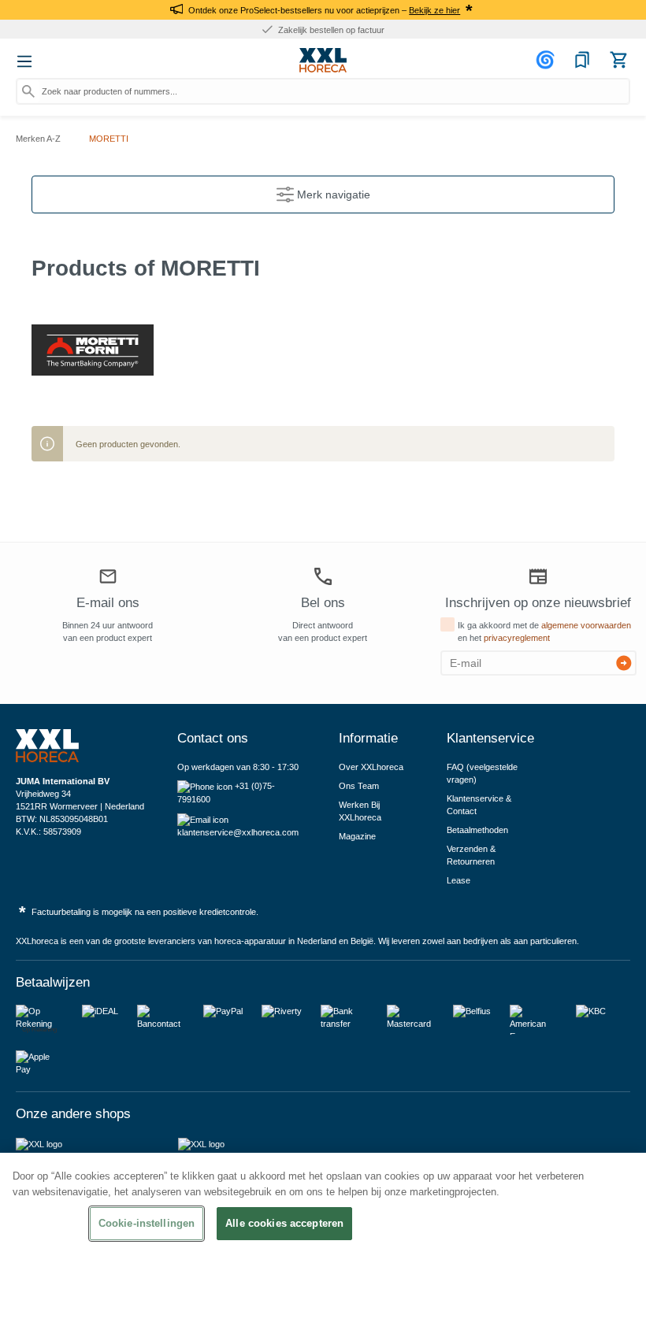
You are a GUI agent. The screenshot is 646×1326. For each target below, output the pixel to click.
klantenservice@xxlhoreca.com (238, 832)
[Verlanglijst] (582, 60)
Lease (458, 880)
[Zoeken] (28, 91)
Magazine (357, 836)
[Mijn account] (547, 60)
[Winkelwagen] (618, 60)
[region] (323, 1239)
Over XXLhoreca (371, 767)
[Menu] (24, 61)
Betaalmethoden (477, 830)
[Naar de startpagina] (323, 60)
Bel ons (323, 602)
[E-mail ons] (108, 578)
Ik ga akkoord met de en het (544, 631)
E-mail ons (107, 602)
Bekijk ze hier (434, 10)
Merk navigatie (332, 194)
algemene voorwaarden (586, 625)
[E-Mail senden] (624, 663)
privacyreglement (517, 638)
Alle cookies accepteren (284, 1223)
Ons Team (359, 786)
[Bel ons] (323, 576)
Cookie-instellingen (146, 1223)
